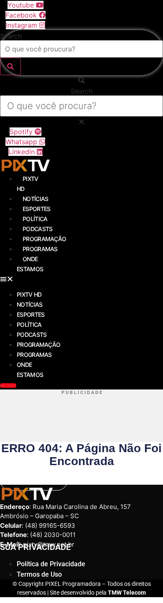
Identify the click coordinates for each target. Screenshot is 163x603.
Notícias (35, 198)
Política (35, 218)
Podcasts (37, 228)
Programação (44, 238)
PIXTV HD (29, 294)
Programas (40, 248)
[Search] (10, 66)
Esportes (36, 208)
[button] (81, 80)
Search (11, 36)
